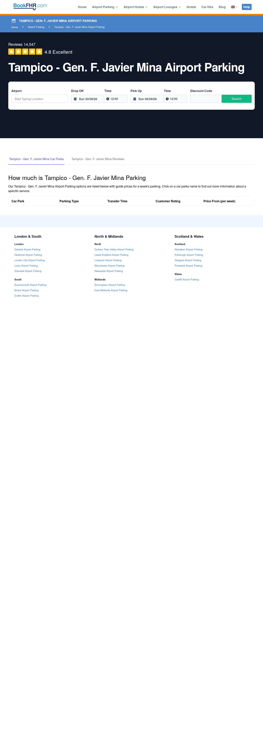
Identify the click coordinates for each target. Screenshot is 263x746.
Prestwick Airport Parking (188, 265)
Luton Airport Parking (26, 265)
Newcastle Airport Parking (109, 271)
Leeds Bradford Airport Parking (111, 255)
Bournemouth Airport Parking (30, 285)
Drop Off (77, 91)
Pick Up (136, 91)
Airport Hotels (134, 7)
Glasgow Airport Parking (188, 260)
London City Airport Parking (29, 260)
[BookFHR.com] (30, 7)
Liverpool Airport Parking (108, 260)
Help (246, 7)
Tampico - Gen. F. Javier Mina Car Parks (36, 159)
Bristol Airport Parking (26, 290)
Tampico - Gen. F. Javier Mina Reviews (97, 159)
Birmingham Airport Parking (110, 285)
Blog (222, 7)
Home (82, 7)
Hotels (191, 7)
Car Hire (207, 7)
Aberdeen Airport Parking (188, 249)
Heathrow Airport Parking (28, 255)
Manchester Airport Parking (109, 265)
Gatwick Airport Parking (27, 249)
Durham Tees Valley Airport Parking (114, 249)
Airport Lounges (165, 7)
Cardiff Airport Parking (187, 279)
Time (107, 91)
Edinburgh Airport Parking (189, 255)
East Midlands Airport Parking (111, 290)
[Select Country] (234, 7)
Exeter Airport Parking (26, 295)
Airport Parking (103, 7)
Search (236, 98)
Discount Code (201, 91)
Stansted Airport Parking (27, 271)
